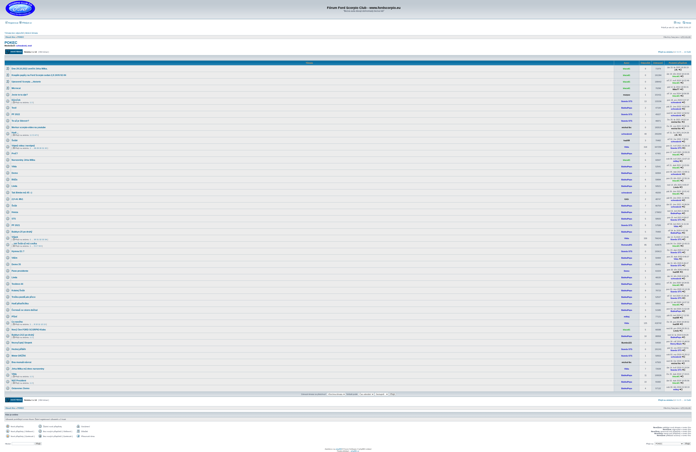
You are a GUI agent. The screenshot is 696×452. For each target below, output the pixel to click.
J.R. (676, 70)
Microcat (16, 88)
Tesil (14, 108)
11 (39, 324)
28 (35, 148)
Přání (14, 316)
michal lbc (676, 122)
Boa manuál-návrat (21, 362)
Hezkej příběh (19, 349)
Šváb (14, 205)
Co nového (17, 322)
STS (14, 218)
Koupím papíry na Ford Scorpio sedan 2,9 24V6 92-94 (39, 75)
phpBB (339, 449)
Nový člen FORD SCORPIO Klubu (29, 329)
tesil (30, 46)
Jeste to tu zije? (20, 95)
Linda (14, 186)
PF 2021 (16, 225)
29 (38, 148)
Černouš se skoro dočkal (25, 310)
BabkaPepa (626, 108)
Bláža (14, 179)
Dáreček (16, 100)
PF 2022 (16, 114)
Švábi (14, 140)
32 (46, 148)
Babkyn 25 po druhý (22, 232)
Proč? (15, 153)
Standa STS (626, 101)
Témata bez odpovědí (14, 33)
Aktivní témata (31, 33)
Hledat (688, 23)
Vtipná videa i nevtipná (23, 145)
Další (689, 52)
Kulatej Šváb (18, 290)
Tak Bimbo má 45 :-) (22, 192)
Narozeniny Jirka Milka (23, 160)
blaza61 (626, 69)
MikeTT (676, 89)
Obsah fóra (10, 37)
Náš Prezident (19, 380)
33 (43, 239)
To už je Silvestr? (20, 121)
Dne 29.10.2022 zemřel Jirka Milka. (29, 68)
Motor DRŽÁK (19, 355)
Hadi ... (15, 132)
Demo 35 (16, 264)
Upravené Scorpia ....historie (26, 81)
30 (40, 148)
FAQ (678, 23)
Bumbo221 (627, 343)
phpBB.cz (355, 451)
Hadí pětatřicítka (20, 303)
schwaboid (21, 46)
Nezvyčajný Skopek (22, 342)
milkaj (676, 161)
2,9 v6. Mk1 (17, 199)
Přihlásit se (27, 23)
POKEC (20, 37)
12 (42, 324)
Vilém (14, 258)
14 (685, 52)
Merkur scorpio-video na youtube (29, 127)
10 (37, 324)
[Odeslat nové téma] (14, 54)
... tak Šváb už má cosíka (24, 243)
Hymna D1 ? (18, 251)
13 (45, 324)
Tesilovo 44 (17, 284)
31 (43, 148)
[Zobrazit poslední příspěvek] (680, 70)
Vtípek (15, 237)
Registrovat (13, 23)
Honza (15, 212)
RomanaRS (626, 245)
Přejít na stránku (665, 52)
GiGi (626, 199)
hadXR (627, 140)
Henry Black (676, 344)
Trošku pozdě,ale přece (24, 297)
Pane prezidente (20, 271)
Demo (15, 173)
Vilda (626, 147)
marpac (626, 95)
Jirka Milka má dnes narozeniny (28, 369)
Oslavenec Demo (20, 388)
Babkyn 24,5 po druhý (23, 335)
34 (46, 239)
